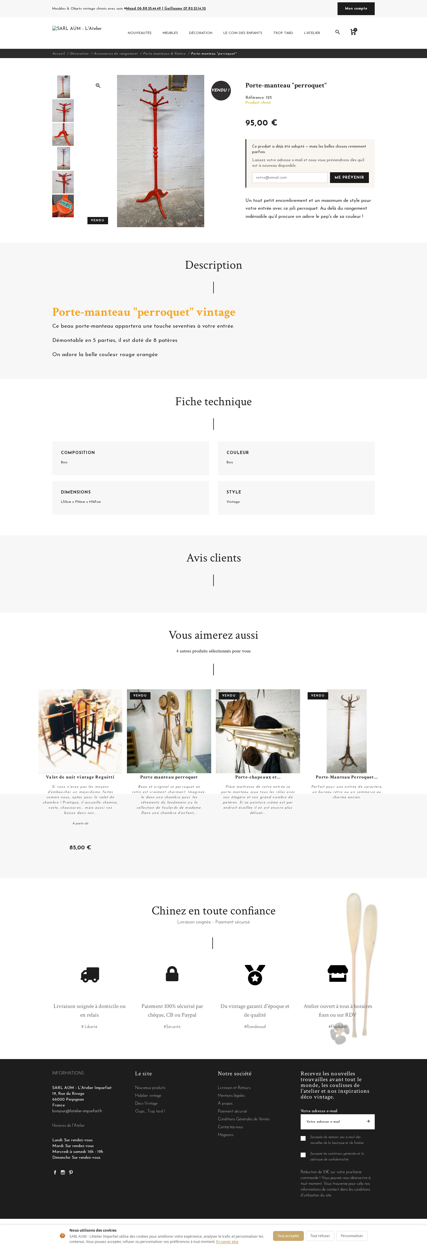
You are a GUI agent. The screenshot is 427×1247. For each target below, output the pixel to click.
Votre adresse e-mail (319, 1111)
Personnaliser (352, 1235)
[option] (63, 87)
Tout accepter (288, 1235)
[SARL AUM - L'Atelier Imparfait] (77, 33)
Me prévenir (349, 178)
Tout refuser (320, 1235)
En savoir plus (227, 1241)
